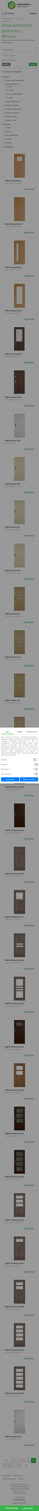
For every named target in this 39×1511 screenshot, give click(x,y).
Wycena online (11, 1508)
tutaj (14, 755)
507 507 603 (28, 1508)
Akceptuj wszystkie (29, 779)
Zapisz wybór (10, 779)
